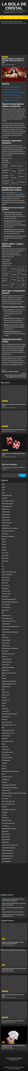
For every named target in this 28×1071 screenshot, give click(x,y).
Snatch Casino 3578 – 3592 (8, 801)
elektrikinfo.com (6, 645)
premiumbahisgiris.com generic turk (10, 771)
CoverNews (10, 1068)
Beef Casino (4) (5, 585)
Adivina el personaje (7, 522)
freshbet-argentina (6, 659)
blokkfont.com (5, 610)
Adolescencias (5, 525)
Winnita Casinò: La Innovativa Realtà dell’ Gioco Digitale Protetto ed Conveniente (15, 375)
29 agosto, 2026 (10, 456)
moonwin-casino (6, 735)
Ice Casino (4, 697)
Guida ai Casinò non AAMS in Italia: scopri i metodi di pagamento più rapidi (14, 904)
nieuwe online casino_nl (7, 752)
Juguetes (4, 703)
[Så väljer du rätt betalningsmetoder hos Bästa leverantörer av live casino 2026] (14, 931)
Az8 (3, 569)
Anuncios (4, 550)
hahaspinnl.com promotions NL (9, 681)
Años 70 (4, 544)
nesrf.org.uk (5, 746)
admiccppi (4, 407)
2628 (3, 492)
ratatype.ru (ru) (5, 779)
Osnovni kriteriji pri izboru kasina (12, 87)
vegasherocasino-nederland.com (9, 845)
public (3, 774)
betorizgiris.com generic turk (9, 599)
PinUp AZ (4, 768)
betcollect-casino (6, 593)
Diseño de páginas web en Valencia (14, 1058)
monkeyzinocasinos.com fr (8, 733)
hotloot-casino (5, 692)
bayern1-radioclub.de (7, 574)
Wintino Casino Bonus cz (8, 856)
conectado (14, 467)
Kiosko (3, 705)
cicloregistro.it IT (6, 623)
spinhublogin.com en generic (9, 809)
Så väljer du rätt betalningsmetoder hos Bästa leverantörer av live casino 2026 (13, 899)
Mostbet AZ (5, 738)
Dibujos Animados (6, 640)
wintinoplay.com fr (6, 858)
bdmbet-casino (5, 577)
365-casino (4, 498)
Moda (3, 727)
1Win (3, 484)
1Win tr (4, 487)
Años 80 (4, 547)
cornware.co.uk (5, 629)
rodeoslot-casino (6, 790)
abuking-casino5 (6, 520)
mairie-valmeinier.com (7, 722)
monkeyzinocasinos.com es (8, 730)
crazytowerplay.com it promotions (10, 632)
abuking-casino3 (6, 514)
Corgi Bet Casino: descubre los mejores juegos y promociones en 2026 (13, 915)
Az (2, 563)
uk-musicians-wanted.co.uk (8, 823)
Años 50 (4, 539)
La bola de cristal (14, 6)
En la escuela (5, 651)
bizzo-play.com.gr (6, 607)
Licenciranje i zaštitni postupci (12, 89)
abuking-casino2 (6, 511)
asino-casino (5, 552)
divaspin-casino (5, 642)
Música (3, 744)
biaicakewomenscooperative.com (10, 602)
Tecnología (4, 812)
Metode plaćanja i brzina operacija (13, 95)
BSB (3, 612)
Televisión (4, 815)
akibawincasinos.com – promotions (10, 528)
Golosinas (4, 678)
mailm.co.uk (4, 719)
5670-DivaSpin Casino (7, 506)
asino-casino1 (5, 555)
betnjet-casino (5, 596)
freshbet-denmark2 (6, 662)
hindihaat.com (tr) (6, 686)
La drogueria (5, 708)
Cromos (4, 634)
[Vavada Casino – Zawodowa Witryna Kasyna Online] (14, 443)
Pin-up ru (4, 765)
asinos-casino (5, 558)
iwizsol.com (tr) (5, 700)
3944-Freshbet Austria (7, 503)
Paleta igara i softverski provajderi (13, 97)
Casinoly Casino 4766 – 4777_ (9, 621)
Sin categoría (5, 798)
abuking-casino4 (6, 517)
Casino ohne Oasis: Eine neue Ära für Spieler (13, 429)
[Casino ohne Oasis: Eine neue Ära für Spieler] (14, 419)
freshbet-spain (5, 664)
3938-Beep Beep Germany (8, 500)
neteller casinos (6, 749)
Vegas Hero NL (5, 842)
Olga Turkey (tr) (6, 754)
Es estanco (4, 656)
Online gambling (6, 760)
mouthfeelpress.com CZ (7, 741)
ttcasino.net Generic (7, 820)
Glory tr (4, 675)
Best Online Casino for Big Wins (10, 370)
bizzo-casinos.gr (6, 604)
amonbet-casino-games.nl (8, 536)
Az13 (3, 566)
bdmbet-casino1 (6, 580)
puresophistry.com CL (7, 776)
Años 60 (4, 541)
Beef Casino (5, 582)
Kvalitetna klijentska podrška (11, 100)
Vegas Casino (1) (6, 834)
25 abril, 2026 (11, 64)
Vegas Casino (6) (6, 839)
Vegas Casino (5, 831)
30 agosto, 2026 (11, 1048)
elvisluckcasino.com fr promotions (10, 648)
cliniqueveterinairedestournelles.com (11, 626)
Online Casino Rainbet (7, 757)
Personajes (4, 763)
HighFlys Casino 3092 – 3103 (8, 683)
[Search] (26, 17)
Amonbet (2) (5, 533)
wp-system (5, 64)
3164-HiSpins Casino (7, 495)
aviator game (5, 561)
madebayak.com (5, 716)
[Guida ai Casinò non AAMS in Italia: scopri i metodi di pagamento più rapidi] (14, 958)
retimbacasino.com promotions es (10, 787)
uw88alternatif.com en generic (9, 828)
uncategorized (4, 56)
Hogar (3, 689)
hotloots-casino (6, 694)
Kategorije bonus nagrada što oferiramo (14, 92)
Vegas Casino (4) (6, 836)
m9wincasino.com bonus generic (9, 714)
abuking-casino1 (6, 509)
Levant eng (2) (5, 711)
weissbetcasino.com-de (7, 853)
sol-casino (4, 806)
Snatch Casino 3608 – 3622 (8, 804)
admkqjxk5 (5, 456)
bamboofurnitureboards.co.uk (9, 571)
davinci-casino (5, 637)
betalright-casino (6, 591)
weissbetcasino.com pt (7, 850)
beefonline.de (5, 588)
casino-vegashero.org (7, 618)
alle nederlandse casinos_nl (8, 531)
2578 (3, 490)
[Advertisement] (14, 39)
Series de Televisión (6, 795)
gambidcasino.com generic (8, 667)
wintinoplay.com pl (6, 861)
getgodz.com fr (5, 670)
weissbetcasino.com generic (8, 847)
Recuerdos (4, 782)
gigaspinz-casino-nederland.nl (9, 673)
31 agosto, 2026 (10, 407)
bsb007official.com (6, 615)
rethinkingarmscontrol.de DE (9, 785)
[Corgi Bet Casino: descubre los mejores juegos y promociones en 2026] (14, 1035)
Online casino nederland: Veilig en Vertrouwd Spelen (13, 908)
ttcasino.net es (5, 817)
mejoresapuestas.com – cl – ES (9, 724)
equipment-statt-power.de (8, 653)
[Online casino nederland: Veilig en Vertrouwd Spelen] (14, 394)
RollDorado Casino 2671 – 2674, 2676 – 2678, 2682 (14, 793)
